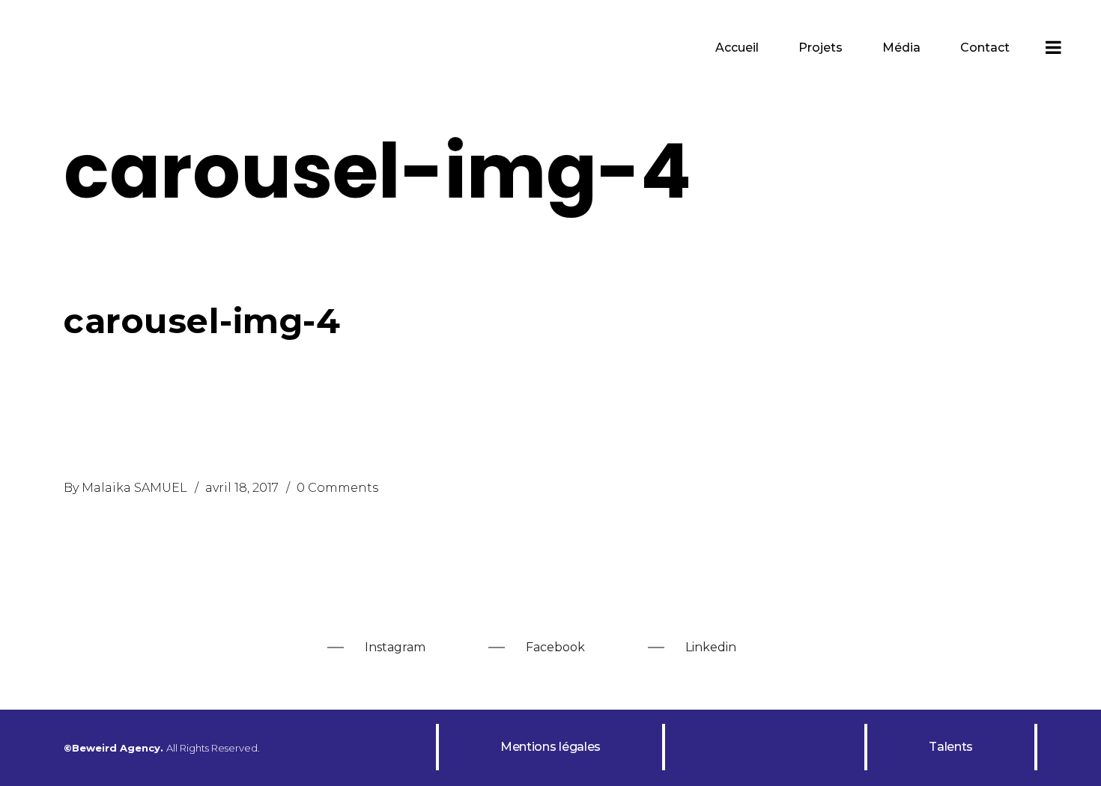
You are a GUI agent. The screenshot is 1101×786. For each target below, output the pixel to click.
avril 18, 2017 (242, 488)
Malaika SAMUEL (134, 488)
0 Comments (337, 488)
